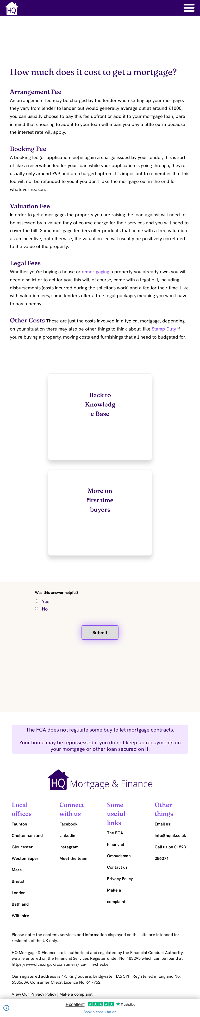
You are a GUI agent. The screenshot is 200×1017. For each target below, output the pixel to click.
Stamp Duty (164, 329)
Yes (45, 601)
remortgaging (95, 272)
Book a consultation (100, 1011)
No (45, 609)
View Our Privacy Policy (34, 994)
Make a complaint (76, 994)
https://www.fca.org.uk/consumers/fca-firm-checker (61, 964)
